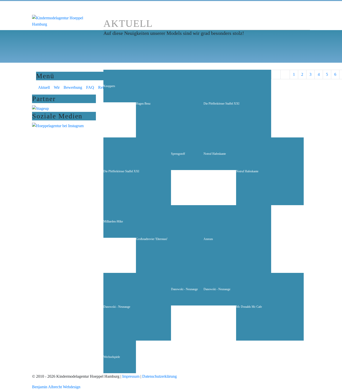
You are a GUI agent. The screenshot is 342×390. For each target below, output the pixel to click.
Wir (57, 87)
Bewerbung (73, 87)
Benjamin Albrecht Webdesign (56, 387)
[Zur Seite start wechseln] (276, 74)
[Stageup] (40, 108)
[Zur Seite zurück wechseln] (285, 74)
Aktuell (44, 87)
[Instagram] (58, 125)
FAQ (90, 87)
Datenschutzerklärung (159, 376)
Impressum (130, 376)
